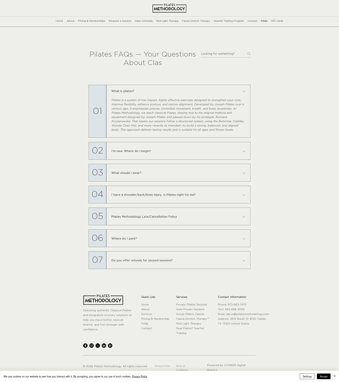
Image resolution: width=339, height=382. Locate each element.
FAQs (144, 323)
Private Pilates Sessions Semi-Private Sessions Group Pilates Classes (191, 309)
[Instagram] (91, 345)
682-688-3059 (235, 309)
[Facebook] (85, 345)
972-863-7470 (237, 304)
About (145, 309)
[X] (98, 345)
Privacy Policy (139, 376)
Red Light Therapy (188, 323)
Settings (307, 376)
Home (145, 304)
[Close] (335, 376)
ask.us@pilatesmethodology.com (247, 314)
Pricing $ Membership (155, 319)
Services (146, 314)
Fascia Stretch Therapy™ (192, 319)
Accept (324, 376)
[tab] (98, 76)
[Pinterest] (110, 345)
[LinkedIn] (104, 345)
